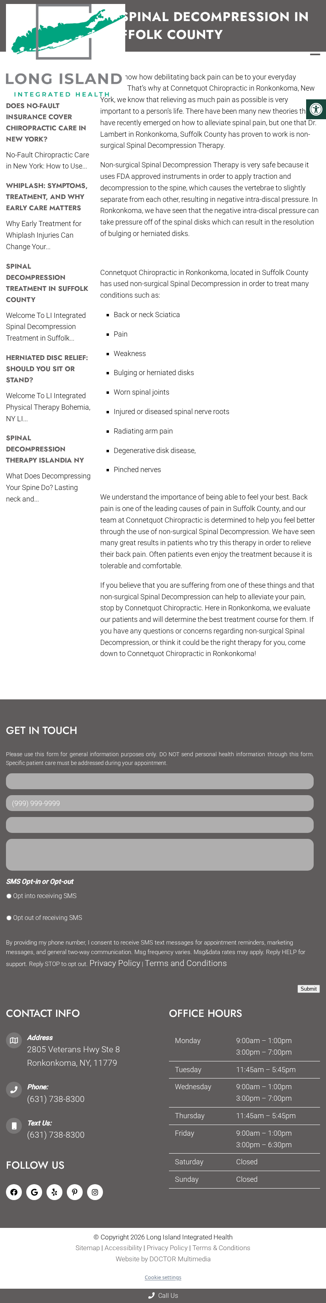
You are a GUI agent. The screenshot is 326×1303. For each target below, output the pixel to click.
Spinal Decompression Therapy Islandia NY (45, 449)
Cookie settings (163, 1277)
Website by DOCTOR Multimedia (163, 1259)
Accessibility (123, 1248)
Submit (309, 989)
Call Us (167, 1295)
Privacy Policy (114, 963)
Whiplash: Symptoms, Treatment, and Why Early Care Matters (47, 197)
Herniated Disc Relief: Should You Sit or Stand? (47, 369)
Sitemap (88, 1248)
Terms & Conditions (221, 1248)
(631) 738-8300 (56, 1099)
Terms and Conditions (186, 963)
